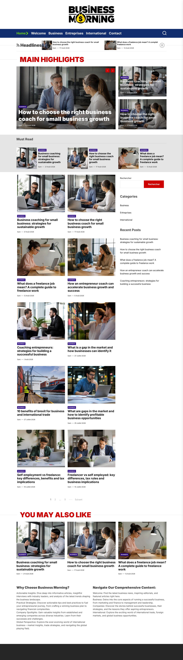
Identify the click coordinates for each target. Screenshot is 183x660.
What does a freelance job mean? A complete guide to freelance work (120, 43)
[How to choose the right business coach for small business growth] (66, 97)
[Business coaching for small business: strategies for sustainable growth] (26, 158)
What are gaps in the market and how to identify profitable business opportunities (91, 414)
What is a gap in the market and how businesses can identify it (90, 349)
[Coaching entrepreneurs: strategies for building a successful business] (41, 321)
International (96, 33)
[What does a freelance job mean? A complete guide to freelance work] (88, 45)
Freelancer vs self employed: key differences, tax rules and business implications (91, 478)
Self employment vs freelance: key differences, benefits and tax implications (40, 478)
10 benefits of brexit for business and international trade (40, 412)
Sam (96, 48)
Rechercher (125, 178)
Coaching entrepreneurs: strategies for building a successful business (35, 351)
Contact (115, 33)
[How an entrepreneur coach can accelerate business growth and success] (155, 45)
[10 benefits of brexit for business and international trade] (41, 384)
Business (55, 33)
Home (21, 33)
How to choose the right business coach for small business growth (54, 43)
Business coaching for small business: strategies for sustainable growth (140, 85)
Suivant (78, 499)
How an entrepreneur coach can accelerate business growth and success (91, 287)
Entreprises (74, 33)
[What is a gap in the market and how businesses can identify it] (91, 321)
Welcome (38, 33)
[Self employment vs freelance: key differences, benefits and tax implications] (41, 448)
